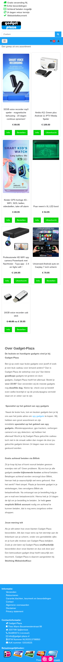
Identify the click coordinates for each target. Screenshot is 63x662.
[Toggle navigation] (4, 41)
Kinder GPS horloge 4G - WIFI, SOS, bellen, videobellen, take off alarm (16, 203)
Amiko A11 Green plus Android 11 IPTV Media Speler (46, 115)
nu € (16, 321)
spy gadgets (38, 416)
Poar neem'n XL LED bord (46, 206)
